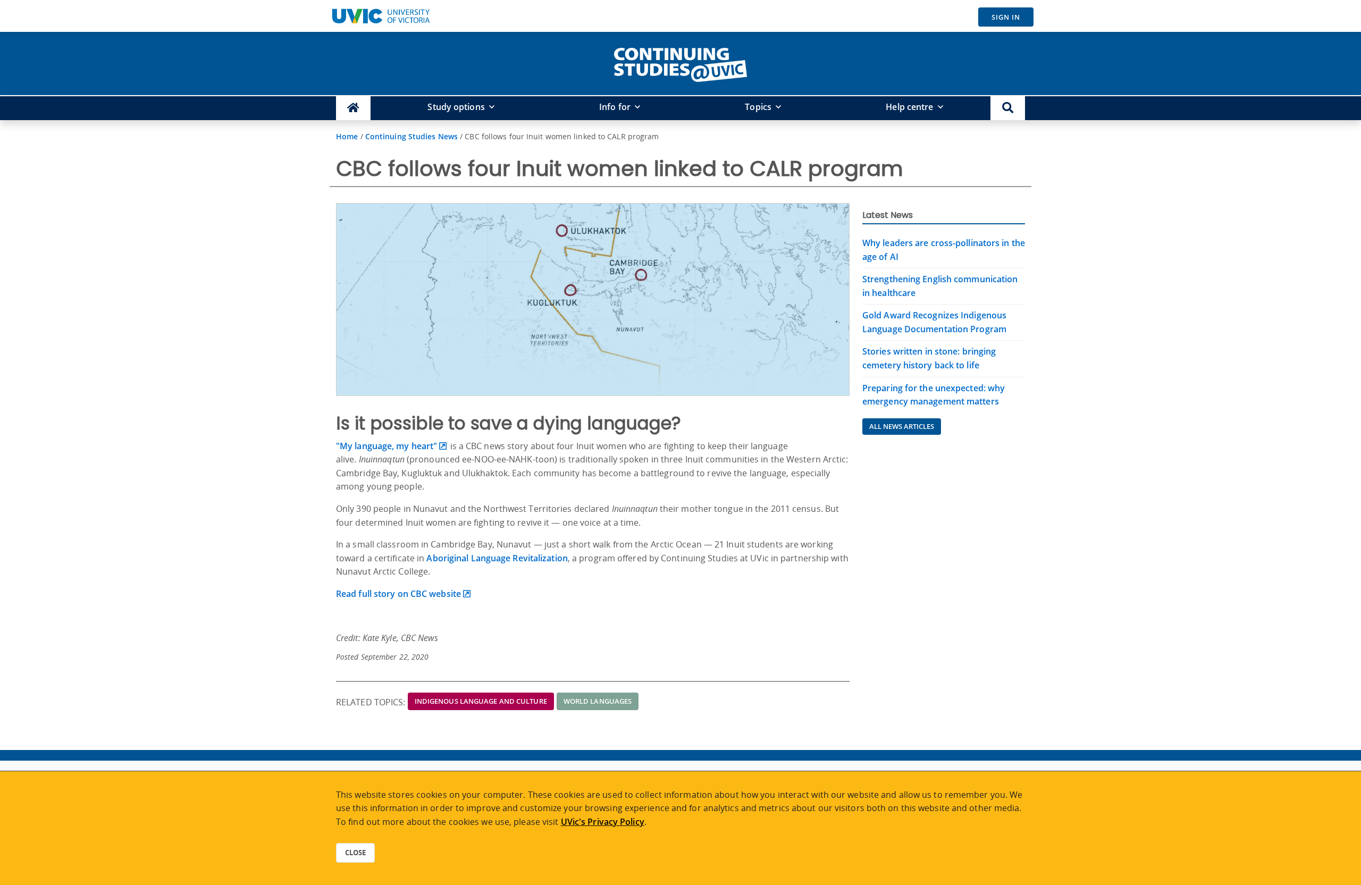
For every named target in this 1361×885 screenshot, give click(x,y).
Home (347, 136)
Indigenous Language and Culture (481, 701)
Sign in (1006, 17)
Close (355, 852)
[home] (680, 63)
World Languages (598, 701)
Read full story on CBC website (398, 594)
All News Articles (901, 426)
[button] (1007, 108)
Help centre (909, 107)
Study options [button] (455, 107)
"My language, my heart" (386, 446)
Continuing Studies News (411, 136)
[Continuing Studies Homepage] (353, 108)
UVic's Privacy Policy (602, 822)
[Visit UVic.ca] (381, 16)
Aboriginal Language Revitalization (496, 558)
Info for (615, 107)
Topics (758, 107)
